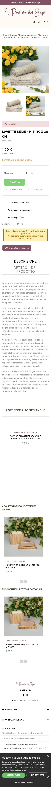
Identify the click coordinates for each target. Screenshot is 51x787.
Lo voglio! (14, 182)
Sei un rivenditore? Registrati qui (25, 2)
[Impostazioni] (39, 22)
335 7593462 (32, 700)
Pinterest (22, 224)
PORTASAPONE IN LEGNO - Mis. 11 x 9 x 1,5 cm (23, 566)
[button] (25, 782)
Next (25, 581)
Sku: (4, 141)
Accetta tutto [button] (13, 775)
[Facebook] (23, 695)
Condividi (14, 224)
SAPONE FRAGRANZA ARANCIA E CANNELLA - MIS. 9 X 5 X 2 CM (25, 437)
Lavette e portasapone (16, 561)
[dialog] (25, 770)
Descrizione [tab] (25, 261)
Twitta (18, 224)
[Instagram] (27, 695)
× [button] (48, 756)
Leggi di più (21, 770)
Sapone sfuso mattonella (25, 433)
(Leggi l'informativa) (36, 748)
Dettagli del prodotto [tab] (26, 269)
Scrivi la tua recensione (18, 248)
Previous (21, 581)
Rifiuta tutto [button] (37, 775)
